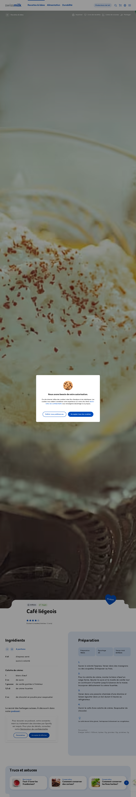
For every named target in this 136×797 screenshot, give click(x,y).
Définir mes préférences (54, 414)
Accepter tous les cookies (81, 414)
